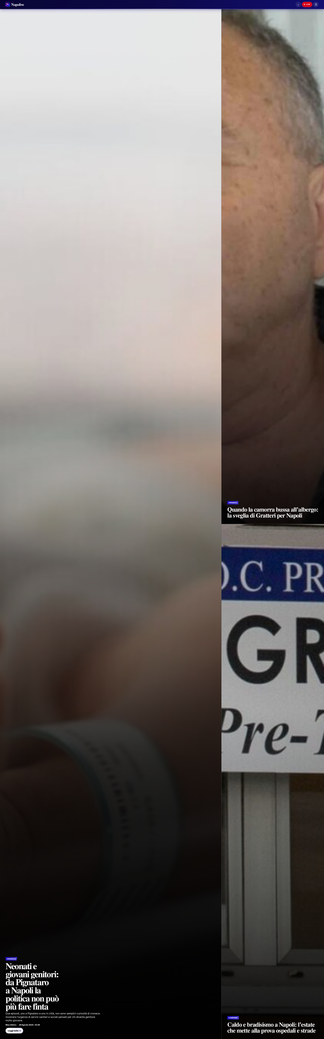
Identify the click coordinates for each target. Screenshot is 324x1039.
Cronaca (11, 959)
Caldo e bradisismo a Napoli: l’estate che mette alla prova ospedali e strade (271, 1027)
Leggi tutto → (14, 1030)
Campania (233, 1018)
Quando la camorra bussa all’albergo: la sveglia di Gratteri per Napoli (272, 512)
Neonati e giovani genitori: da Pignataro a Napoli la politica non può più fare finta (32, 986)
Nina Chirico (11, 1025)
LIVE (308, 4)
